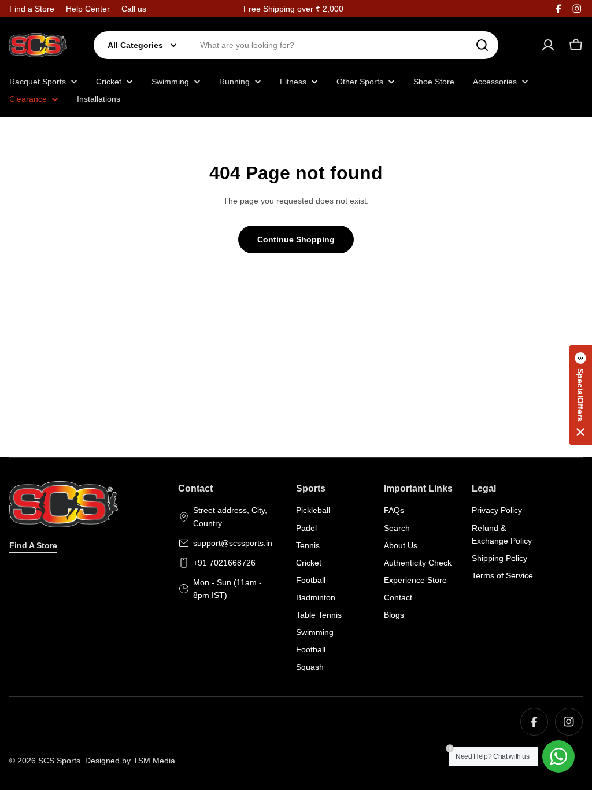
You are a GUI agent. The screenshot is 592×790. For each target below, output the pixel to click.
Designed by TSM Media (130, 760)
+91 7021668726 (224, 562)
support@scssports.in (232, 543)
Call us (133, 8)
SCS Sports (59, 760)
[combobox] (296, 45)
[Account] (548, 45)
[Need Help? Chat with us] (558, 756)
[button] (580, 395)
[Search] (482, 45)
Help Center (88, 8)
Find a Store (31, 8)
